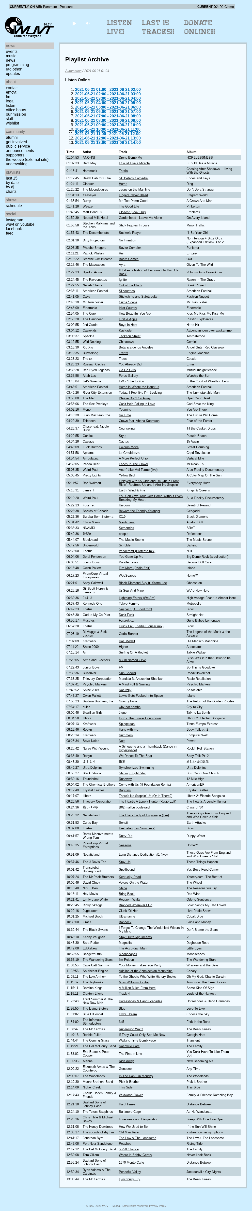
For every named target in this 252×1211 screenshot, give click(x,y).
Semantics (126, 528)
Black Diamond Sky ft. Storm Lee (143, 583)
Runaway (125, 779)
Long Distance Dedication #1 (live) (143, 854)
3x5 (121, 1022)
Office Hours (16, 110)
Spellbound (127, 869)
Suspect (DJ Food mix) (135, 609)
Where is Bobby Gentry (135, 1155)
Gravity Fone (128, 701)
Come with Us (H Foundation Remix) (145, 784)
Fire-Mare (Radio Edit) (134, 568)
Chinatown (126, 342)
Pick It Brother (129, 1082)
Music (11, 56)
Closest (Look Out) (132, 212)
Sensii (123, 822)
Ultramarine (127, 916)
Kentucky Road (130, 877)
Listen (10, 105)
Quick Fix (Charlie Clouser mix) (141, 626)
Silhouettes (127, 291)
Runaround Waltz (131, 1029)
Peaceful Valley (130, 1172)
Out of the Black (130, 285)
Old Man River (129, 1132)
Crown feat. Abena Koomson (139, 421)
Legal (10, 101)
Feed (10, 233)
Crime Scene (128, 302)
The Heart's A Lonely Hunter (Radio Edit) (147, 801)
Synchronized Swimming (136, 767)
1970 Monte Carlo (131, 1162)
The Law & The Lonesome (137, 1138)
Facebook (14, 229)
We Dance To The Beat (135, 756)
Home (123, 184)
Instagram (14, 220)
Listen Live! (119, 27)
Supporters (15, 155)
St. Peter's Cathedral (133, 178)
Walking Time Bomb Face (137, 1040)
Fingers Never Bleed (133, 195)
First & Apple (128, 319)
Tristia (123, 171)
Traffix (123, 353)
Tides (123, 359)
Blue (122, 1008)
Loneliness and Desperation (138, 1119)
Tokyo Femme (129, 603)
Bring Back (127, 894)
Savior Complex (130, 248)
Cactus (124, 441)
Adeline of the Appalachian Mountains (146, 971)
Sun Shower (127, 673)
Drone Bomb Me (130, 157)
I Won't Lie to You (131, 381)
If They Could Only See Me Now (142, 1035)
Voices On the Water (133, 882)
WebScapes (127, 575)
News (10, 60)
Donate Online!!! (199, 27)
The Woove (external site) (27, 159)
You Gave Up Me (131, 556)
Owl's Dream (128, 1014)
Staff (9, 119)
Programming (17, 65)
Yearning (125, 409)
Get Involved (16, 142)
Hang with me (128, 729)
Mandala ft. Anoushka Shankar (141, 679)
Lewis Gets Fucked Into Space (141, 695)
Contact (12, 88)
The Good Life (129, 206)
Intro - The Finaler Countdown (140, 718)
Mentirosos (127, 522)
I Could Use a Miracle (134, 163)
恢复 (122, 761)
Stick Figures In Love (134, 225)
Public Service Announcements (20, 148)
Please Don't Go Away (135, 398)
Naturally (125, 690)
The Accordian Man (132, 948)
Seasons (125, 845)
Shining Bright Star (132, 773)
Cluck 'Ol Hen (128, 911)
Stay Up (124, 862)
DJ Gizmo (227, 7)
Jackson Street (130, 336)
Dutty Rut (125, 836)
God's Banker (128, 634)
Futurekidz (126, 620)
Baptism (125, 790)
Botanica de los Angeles (136, 347)
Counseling (127, 428)
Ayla (122, 264)
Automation (73, 71)
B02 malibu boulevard (134, 807)
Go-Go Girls (127, 370)
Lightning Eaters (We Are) (137, 598)
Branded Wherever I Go (135, 905)
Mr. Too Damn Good (133, 201)
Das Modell (127, 641)
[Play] (74, 23)
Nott (122, 741)
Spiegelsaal (127, 724)
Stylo (122, 436)
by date (12, 183)
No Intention (127, 240)
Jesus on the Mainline (134, 189)
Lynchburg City (129, 1179)
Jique (122, 712)
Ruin (122, 253)
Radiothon (14, 69)
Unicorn (124, 505)
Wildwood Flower (131, 1095)
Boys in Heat (128, 325)
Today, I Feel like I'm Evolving (140, 392)
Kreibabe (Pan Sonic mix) (137, 828)
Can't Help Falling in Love (137, 404)
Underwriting (17, 164)
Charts (11, 191)
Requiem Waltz (130, 899)
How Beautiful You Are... (136, 313)
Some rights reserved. (135, 1205)
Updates (13, 73)
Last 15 (11, 178)
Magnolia (125, 943)
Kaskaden (126, 330)
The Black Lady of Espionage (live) (144, 815)
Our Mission (16, 114)
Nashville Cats (129, 1046)
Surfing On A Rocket (133, 652)
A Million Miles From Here (137, 988)
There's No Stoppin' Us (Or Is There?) (145, 796)
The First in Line (130, 1054)
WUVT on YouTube (20, 224)
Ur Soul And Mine (131, 590)
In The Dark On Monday (136, 1076)
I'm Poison (126, 959)
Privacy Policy (157, 1205)
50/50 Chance (129, 1149)
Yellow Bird (127, 475)
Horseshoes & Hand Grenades (140, 1001)
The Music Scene (131, 540)
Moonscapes (128, 954)
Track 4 (124, 993)
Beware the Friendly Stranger (139, 511)
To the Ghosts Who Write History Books (147, 976)
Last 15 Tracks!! (158, 27)
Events (11, 51)
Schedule (14, 206)
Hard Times (127, 1104)
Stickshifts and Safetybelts (138, 296)
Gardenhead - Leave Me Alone (140, 218)
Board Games (129, 259)
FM (8, 97)
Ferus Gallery (128, 375)
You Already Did (130, 364)
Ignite (123, 279)
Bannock (125, 922)
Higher (123, 647)
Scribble (124, 545)
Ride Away (126, 1061)
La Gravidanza (129, 453)
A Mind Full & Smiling (134, 684)
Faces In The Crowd (133, 464)
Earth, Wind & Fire (132, 490)
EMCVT (11, 92)
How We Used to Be (133, 1126)
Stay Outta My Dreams (135, 937)
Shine (123, 888)
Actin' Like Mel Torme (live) (138, 470)
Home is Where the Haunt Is (139, 387)
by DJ (10, 187)
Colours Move (129, 447)
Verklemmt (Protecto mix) (137, 551)
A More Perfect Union (134, 458)
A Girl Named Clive (132, 660)
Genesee (125, 1069)
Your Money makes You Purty (140, 965)
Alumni (12, 137)
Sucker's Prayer (130, 233)
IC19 (122, 516)
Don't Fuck (126, 615)
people (123, 534)
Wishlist (12, 123)
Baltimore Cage (130, 1112)
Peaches (125, 1143)
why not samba (130, 707)
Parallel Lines (128, 562)
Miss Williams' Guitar (134, 982)
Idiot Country (128, 308)
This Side (125, 1087)
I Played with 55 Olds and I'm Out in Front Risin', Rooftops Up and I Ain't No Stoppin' (149, 483)
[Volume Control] (88, 23)
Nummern (126, 735)
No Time (125, 415)
